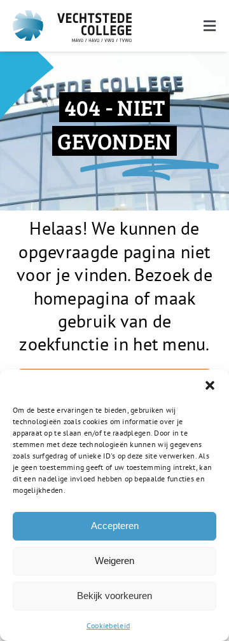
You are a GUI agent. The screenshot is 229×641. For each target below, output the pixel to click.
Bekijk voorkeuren (114, 595)
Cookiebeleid (108, 625)
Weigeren (114, 560)
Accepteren (115, 525)
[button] (210, 385)
